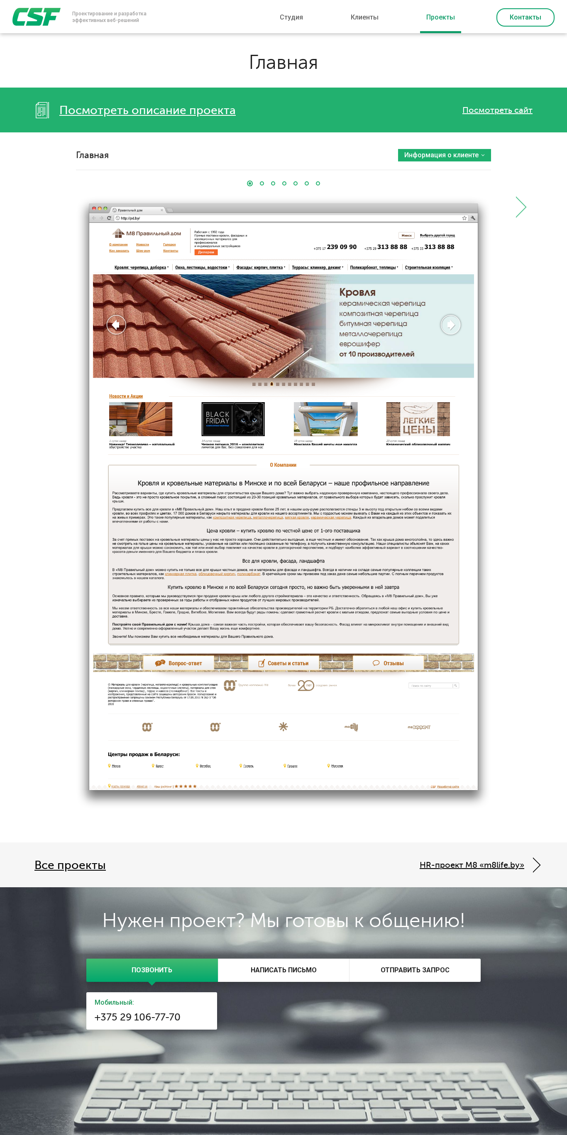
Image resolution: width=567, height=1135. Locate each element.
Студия (291, 17)
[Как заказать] (318, 183)
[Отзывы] (307, 183)
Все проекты (70, 865)
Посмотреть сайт (497, 110)
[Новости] (262, 183)
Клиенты (365, 17)
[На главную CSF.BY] (36, 17)
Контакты (525, 17)
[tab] (152, 970)
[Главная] (250, 183)
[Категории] (284, 183)
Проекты (440, 17)
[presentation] (152, 970)
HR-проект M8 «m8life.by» (472, 865)
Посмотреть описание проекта (147, 110)
